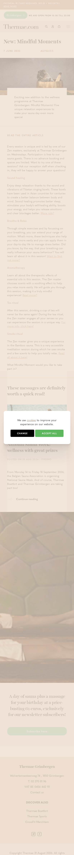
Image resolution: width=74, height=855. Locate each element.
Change (22, 433)
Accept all (49, 433)
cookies (31, 420)
